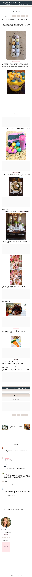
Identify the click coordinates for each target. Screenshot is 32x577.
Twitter (19, 16)
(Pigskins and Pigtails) (16, 172)
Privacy (18, 399)
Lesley (5, 488)
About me (6, 534)
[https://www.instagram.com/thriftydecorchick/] (26, 8)
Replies (6, 464)
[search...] (31, 8)
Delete (7, 455)
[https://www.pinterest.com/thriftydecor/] (27, 8)
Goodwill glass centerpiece (23, 211)
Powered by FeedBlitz (18, 398)
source (16, 359)
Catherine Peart (7, 473)
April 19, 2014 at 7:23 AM (7, 482)
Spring (17, 420)
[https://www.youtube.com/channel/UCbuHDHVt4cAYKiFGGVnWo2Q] (28, 8)
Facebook (14, 16)
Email (27, 16)
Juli (7, 465)
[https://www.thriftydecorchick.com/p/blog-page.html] (25, 8)
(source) (16, 113)
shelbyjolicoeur (7, 447)
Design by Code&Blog (19, 575)
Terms (15, 399)
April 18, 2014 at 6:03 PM (7, 474)
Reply (5, 455)
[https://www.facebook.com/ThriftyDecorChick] (24, 8)
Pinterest (23, 16)
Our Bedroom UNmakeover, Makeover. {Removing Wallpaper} (6, 547)
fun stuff (15, 420)
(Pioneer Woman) (16, 328)
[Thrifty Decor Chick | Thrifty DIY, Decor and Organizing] (16, 6)
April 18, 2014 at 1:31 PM (8, 459)
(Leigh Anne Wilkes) (16, 61)
